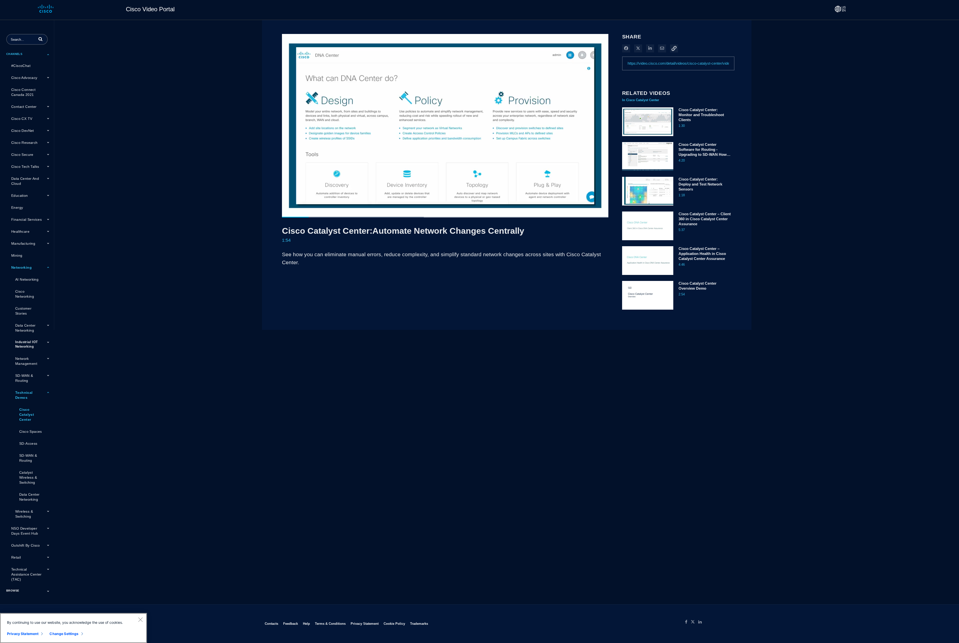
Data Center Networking (25, 327)
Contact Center (24, 107)
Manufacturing (23, 243)
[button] (40, 38)
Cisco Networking (24, 293)
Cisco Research (24, 143)
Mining (16, 255)
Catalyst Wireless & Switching (28, 477)
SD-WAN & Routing (24, 378)
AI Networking (26, 279)
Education (19, 196)
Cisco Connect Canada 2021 (23, 92)
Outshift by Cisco (25, 545)
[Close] (140, 619)
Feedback (290, 624)
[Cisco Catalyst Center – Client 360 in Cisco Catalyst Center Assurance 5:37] (647, 241)
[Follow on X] (694, 622)
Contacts (271, 624)
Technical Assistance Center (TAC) (26, 574)
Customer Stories (23, 310)
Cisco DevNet (22, 131)
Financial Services (26, 219)
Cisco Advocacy (24, 78)
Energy (17, 208)
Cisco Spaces (30, 431)
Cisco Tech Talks (25, 167)
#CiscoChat (20, 66)
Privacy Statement (365, 624)
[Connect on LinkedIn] (701, 622)
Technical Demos (24, 395)
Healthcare (20, 231)
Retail (16, 557)
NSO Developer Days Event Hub (24, 530)
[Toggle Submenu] (48, 54)
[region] (73, 628)
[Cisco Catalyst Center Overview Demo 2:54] (647, 311)
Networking (21, 267)
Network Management (26, 361)
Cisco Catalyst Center (26, 415)
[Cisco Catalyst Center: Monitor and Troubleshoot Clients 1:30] (647, 137)
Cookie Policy (394, 624)
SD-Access (28, 443)
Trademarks (419, 624)
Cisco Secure (22, 155)
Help (306, 624)
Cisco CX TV (21, 119)
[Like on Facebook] (688, 622)
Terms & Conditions (330, 624)
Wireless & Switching (24, 513)
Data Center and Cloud (25, 181)
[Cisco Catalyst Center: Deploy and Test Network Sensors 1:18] (647, 207)
